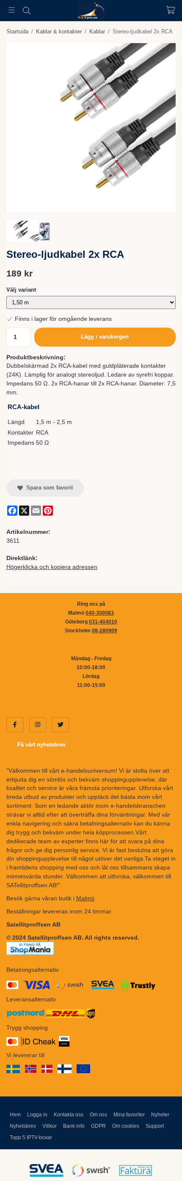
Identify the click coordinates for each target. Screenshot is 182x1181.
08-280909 (104, 631)
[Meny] (11, 9)
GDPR (98, 1126)
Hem (15, 1114)
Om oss (98, 1114)
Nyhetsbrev (23, 1126)
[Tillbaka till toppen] (157, 1163)
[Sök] (26, 10)
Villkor (49, 1126)
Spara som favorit (48, 487)
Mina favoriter (129, 1114)
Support (155, 1126)
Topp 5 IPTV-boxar (31, 1137)
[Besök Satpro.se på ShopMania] (30, 948)
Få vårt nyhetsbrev (41, 744)
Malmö (85, 898)
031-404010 (103, 622)
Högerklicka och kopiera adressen (51, 566)
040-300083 (99, 613)
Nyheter (160, 1114)
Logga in (37, 1114)
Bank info (74, 1126)
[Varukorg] (170, 9)
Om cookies (125, 1126)
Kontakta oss (68, 1114)
